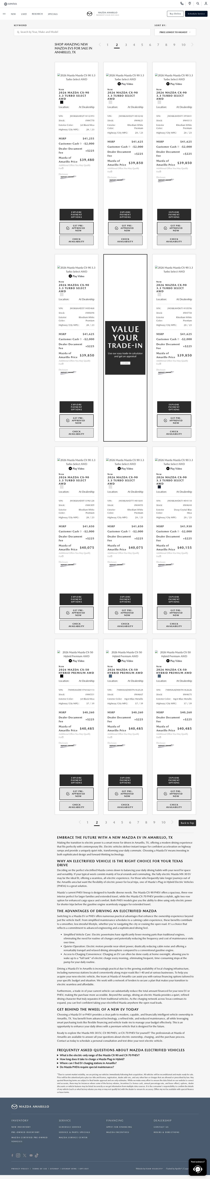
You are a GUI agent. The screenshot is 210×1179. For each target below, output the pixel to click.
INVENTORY (20, 1120)
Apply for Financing (119, 1127)
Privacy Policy (20, 1169)
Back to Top (187, 822)
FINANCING (115, 1120)
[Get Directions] (191, 4)
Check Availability (76, 240)
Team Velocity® (154, 1169)
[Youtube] (31, 1156)
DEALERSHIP (163, 1120)
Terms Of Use (39, 1169)
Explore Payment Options (76, 214)
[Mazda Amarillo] (90, 14)
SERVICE (65, 1120)
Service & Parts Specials (74, 1132)
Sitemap (54, 1169)
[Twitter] (24, 1156)
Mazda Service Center (73, 1138)
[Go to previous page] (99, 45)
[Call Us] (183, 4)
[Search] (199, 4)
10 (183, 45)
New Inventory (21, 1127)
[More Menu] (4, 13)
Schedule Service (196, 14)
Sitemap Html (69, 1169)
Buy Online (175, 14)
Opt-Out (84, 1169)
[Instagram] (18, 1156)
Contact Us (161, 1127)
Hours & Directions (166, 1132)
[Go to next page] (192, 45)
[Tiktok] (36, 1156)
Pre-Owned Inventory (25, 1132)
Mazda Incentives (117, 1132)
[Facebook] (12, 1156)
